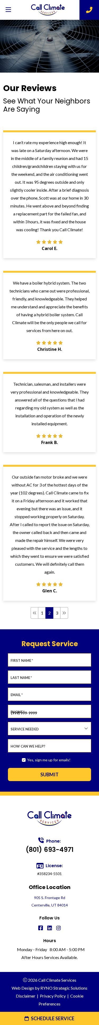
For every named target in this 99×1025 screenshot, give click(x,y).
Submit (49, 774)
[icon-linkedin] (49, 928)
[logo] (48, 10)
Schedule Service (52, 1018)
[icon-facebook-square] (40, 928)
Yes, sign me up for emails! (48, 760)
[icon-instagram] (58, 928)
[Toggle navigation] (8, 9)
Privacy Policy (53, 995)
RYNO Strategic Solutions (63, 987)
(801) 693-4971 (49, 849)
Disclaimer (25, 995)
